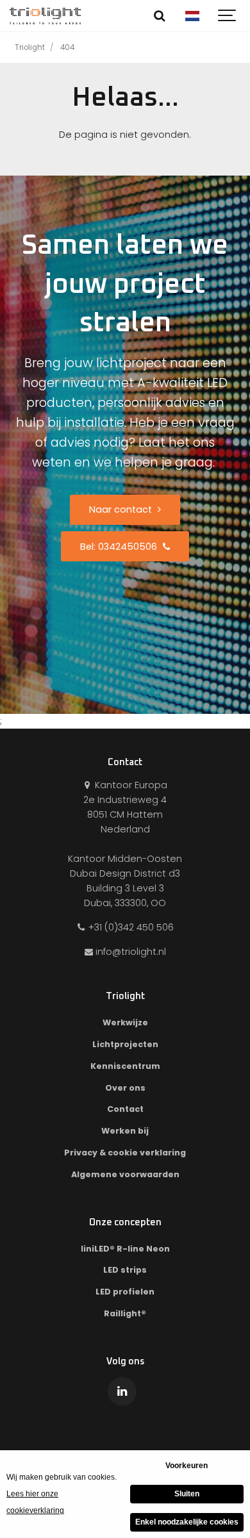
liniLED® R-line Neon (125, 1248)
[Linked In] (122, 1391)
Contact (125, 1109)
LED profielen (125, 1291)
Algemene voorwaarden (125, 1174)
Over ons (125, 1087)
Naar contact (121, 509)
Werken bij (125, 1130)
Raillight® (125, 1313)
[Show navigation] (227, 16)
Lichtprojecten (125, 1044)
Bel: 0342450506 (120, 546)
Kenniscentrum (125, 1066)
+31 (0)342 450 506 (130, 927)
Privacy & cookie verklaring (125, 1152)
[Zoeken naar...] (160, 16)
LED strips (125, 1269)
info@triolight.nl (131, 951)
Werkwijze (125, 1022)
